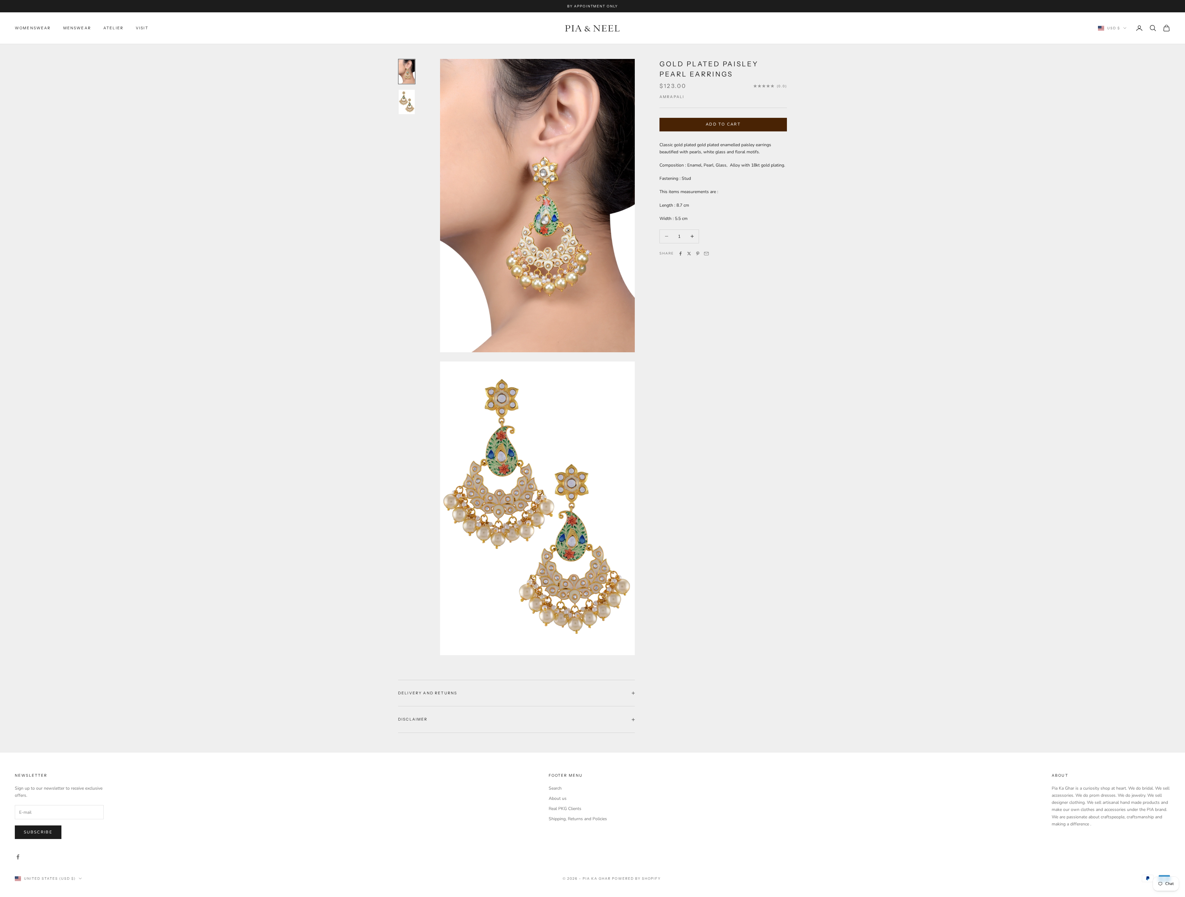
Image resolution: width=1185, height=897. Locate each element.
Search (555, 788)
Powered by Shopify (636, 878)
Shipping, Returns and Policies (578, 819)
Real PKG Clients (565, 809)
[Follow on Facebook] (18, 857)
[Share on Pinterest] (697, 253)
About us (558, 798)
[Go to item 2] (406, 101)
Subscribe (38, 832)
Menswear (77, 28)
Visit (142, 28)
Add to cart (723, 124)
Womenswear (33, 28)
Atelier (113, 28)
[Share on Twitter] (689, 253)
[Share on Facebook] (680, 253)
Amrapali (671, 96)
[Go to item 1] (406, 71)
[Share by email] (706, 253)
